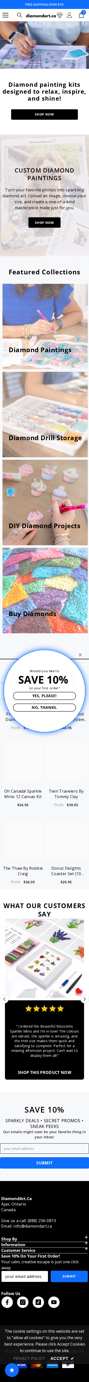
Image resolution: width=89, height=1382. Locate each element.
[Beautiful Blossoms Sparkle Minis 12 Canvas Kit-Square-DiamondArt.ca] (44, 958)
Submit (69, 1276)
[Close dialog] (80, 654)
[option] (44, 999)
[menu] (5, 15)
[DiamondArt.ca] (44, 45)
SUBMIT (44, 1163)
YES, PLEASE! (44, 695)
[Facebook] (7, 1302)
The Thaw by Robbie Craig (23, 870)
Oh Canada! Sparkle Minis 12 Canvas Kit (23, 793)
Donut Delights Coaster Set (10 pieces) (66, 870)
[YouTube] (54, 1302)
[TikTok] (38, 1302)
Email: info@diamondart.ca (26, 1226)
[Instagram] (23, 1302)
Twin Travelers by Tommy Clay (66, 793)
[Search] (19, 15)
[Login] (69, 15)
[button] (4, 999)
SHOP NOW (44, 114)
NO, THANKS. (44, 707)
